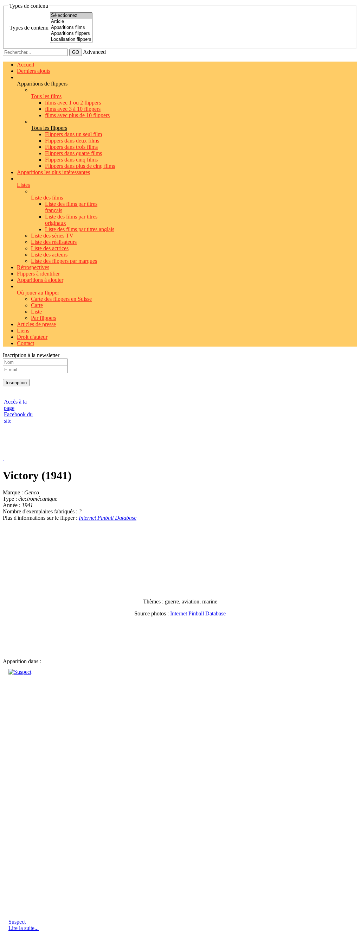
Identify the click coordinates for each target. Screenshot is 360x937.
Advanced (94, 52)
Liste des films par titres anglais (79, 229)
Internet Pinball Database (107, 518)
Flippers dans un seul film (73, 134)
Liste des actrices (50, 248)
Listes (23, 185)
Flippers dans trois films (71, 147)
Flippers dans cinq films (71, 160)
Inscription (16, 382)
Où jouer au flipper (38, 293)
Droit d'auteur (32, 337)
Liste (36, 312)
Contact (25, 343)
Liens (23, 331)
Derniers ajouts (33, 71)
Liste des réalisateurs (54, 242)
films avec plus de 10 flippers (77, 115)
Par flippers (43, 318)
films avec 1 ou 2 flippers (73, 103)
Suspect (17, 922)
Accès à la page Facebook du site (18, 411)
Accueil (25, 65)
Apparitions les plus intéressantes (53, 172)
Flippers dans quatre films (73, 153)
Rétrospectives (33, 267)
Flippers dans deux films (72, 141)
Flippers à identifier (38, 274)
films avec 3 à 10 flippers (73, 109)
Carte (37, 305)
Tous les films (46, 96)
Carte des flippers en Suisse (61, 299)
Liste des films (47, 198)
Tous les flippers (49, 128)
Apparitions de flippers (42, 84)
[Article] (71, 22)
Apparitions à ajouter (40, 280)
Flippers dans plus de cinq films (80, 166)
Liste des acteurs (49, 255)
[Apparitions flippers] (71, 34)
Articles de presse (36, 324)
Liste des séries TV (52, 236)
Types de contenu (29, 28)
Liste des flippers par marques (64, 261)
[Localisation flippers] (71, 40)
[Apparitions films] (71, 28)
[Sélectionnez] (71, 16)
